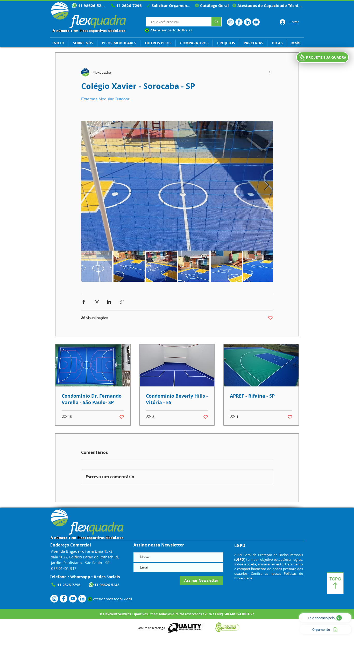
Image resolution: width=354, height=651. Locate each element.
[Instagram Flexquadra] (230, 22)
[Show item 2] (129, 266)
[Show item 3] (161, 266)
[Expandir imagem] (177, 186)
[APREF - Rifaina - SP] (261, 365)
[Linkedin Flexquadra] (247, 22)
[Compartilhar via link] (121, 301)
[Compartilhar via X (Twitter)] (96, 301)
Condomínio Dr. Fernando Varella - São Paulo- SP (92, 399)
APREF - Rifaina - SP (252, 396)
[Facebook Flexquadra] (239, 22)
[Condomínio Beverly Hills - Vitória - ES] (177, 365)
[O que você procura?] (216, 21)
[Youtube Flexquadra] (256, 22)
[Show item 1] (96, 266)
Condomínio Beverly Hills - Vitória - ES (177, 399)
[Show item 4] (193, 266)
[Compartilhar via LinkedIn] (109, 301)
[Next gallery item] (267, 186)
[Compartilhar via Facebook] (83, 301)
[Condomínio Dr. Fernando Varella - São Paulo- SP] (92, 365)
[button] (277, 43)
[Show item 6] (258, 266)
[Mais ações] (270, 72)
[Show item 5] (226, 266)
